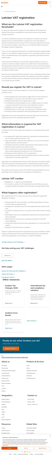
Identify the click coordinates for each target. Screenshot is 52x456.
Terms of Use (5, 444)
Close (50, 435)
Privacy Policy (5, 445)
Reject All (26, 448)
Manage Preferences (42, 448)
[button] (3, 11)
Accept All (9, 448)
